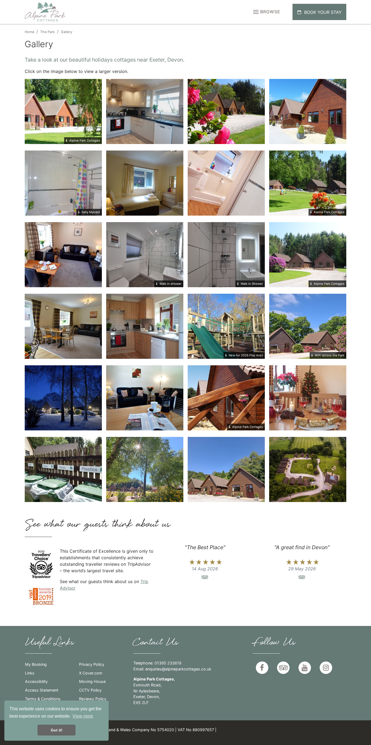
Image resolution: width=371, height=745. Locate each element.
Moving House (92, 681)
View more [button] (83, 716)
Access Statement (41, 690)
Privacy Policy (91, 664)
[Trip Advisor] (283, 667)
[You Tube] (304, 667)
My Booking (36, 664)
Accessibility (36, 681)
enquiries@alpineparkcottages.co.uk (178, 669)
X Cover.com (90, 673)
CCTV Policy (90, 690)
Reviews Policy (92, 698)
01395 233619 (168, 663)
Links (29, 673)
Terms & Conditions (43, 698)
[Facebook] (262, 667)
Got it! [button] (56, 730)
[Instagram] (326, 667)
